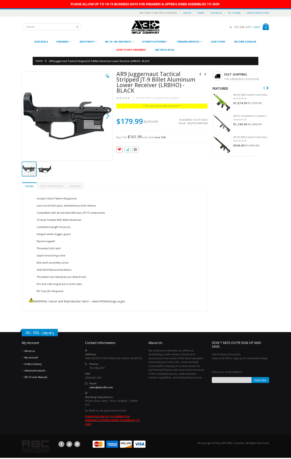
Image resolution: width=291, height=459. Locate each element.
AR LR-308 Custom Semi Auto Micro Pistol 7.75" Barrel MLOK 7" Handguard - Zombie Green (251, 94)
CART (256, 27)
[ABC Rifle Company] (145, 27)
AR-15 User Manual (35, 377)
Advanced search (34, 370)
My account (31, 357)
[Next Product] (205, 74)
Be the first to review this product (157, 98)
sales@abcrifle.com (101, 387)
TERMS (200, 12)
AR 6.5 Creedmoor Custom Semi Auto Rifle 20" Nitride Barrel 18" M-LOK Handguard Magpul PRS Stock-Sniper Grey (251, 116)
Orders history (33, 364)
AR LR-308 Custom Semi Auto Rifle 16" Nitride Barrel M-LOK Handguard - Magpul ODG (251, 137)
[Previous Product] (200, 74)
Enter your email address (227, 372)
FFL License (234, 12)
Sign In (187, 12)
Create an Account (258, 12)
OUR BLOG (216, 12)
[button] (107, 79)
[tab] (29, 185)
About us (29, 351)
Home (39, 61)
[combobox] (51, 26)
